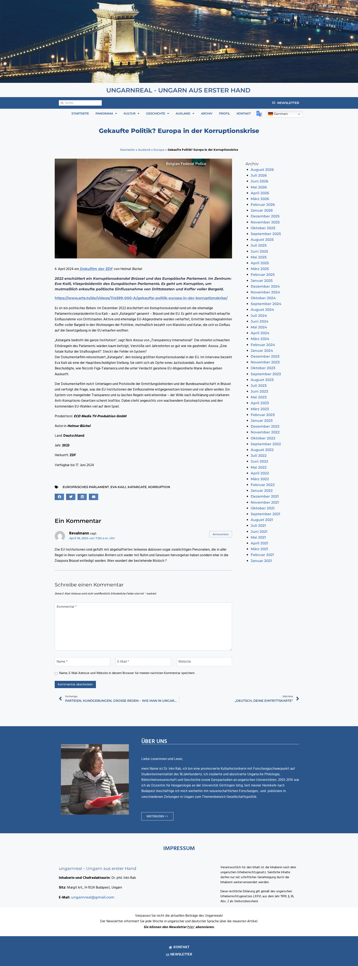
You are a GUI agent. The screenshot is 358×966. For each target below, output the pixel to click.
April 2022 (260, 473)
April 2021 (259, 543)
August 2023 (262, 380)
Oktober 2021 (263, 508)
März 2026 (260, 199)
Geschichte (155, 113)
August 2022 (262, 450)
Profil (224, 113)
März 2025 (260, 269)
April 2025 (260, 263)
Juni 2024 (259, 321)
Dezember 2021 (265, 496)
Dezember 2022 (265, 426)
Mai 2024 (259, 327)
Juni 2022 (259, 461)
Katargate (137, 487)
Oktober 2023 (263, 368)
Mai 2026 (259, 187)
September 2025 (266, 234)
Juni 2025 (259, 251)
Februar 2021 (262, 555)
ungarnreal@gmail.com (92, 897)
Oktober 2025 (263, 228)
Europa (159, 150)
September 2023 (266, 374)
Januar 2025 (262, 281)
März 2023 (260, 409)
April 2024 (260, 333)
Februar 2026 (263, 205)
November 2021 (265, 502)
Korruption (159, 487)
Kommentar (67, 607)
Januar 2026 (262, 210)
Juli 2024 (259, 316)
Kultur (129, 113)
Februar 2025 (263, 275)
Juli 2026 (259, 175)
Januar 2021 (261, 561)
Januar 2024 (262, 351)
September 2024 (266, 304)
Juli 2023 (259, 386)
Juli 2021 (258, 525)
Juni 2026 (259, 181)
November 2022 (265, 432)
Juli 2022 (259, 455)
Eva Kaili (118, 487)
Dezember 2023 (265, 356)
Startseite (80, 113)
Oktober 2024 (263, 298)
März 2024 (260, 339)
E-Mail (123, 662)
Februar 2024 (263, 345)
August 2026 (262, 170)
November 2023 (265, 362)
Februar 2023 (263, 415)
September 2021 (265, 514)
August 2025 (262, 240)
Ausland (183, 113)
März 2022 (260, 479)
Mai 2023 (259, 397)
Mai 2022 (259, 467)
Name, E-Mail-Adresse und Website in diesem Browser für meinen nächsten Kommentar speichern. (127, 673)
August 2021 (262, 520)
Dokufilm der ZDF (96, 269)
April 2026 (260, 193)
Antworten (221, 534)
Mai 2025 (259, 257)
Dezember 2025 (265, 216)
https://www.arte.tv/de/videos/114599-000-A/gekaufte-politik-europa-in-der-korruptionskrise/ (141, 298)
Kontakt (244, 113)
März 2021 (259, 549)
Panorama (104, 113)
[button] (59, 497)
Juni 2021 (259, 531)
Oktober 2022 (263, 438)
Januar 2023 (262, 420)
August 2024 (262, 310)
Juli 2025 (259, 245)
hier (191, 927)
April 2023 (260, 403)
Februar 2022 (263, 485)
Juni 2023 (259, 391)
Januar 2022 (262, 490)
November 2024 (265, 292)
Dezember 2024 (265, 286)
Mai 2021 (258, 537)
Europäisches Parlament (86, 487)
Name (62, 662)
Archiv (206, 113)
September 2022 (266, 444)
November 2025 (265, 222)
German (280, 114)
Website (184, 662)
